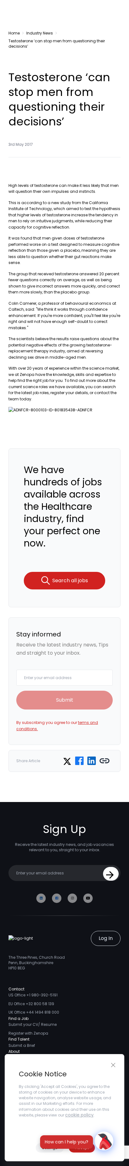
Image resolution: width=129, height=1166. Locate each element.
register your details (69, 392)
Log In (106, 938)
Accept (82, 1147)
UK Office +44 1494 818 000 (33, 1012)
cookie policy (79, 1115)
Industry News (39, 33)
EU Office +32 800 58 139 (31, 1003)
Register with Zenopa (28, 1033)
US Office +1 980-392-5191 (33, 995)
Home (14, 33)
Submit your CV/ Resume (32, 1024)
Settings (50, 1147)
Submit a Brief (21, 1045)
